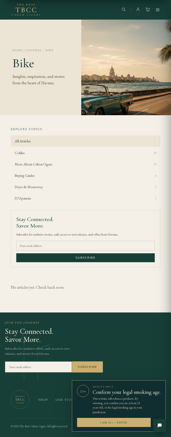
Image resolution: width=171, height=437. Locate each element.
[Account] (138, 10)
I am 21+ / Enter (113, 422)
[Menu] (157, 9)
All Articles (23, 141)
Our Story (65, 400)
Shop (43, 400)
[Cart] (147, 10)
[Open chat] (159, 425)
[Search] (123, 10)
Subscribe (85, 257)
